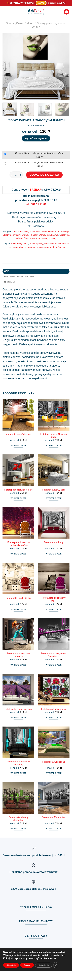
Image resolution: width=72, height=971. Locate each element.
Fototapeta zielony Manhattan (18, 819)
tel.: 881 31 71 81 (36, 204)
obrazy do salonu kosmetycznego (52, 231)
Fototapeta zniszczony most (53, 599)
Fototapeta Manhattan (53, 817)
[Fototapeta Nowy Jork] (53, 470)
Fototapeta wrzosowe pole (18, 709)
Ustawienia (44, 965)
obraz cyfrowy (36, 243)
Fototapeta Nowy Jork (53, 490)
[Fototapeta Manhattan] (53, 798)
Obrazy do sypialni (12, 235)
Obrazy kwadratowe (48, 235)
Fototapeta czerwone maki (18, 490)
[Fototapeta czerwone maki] (18, 470)
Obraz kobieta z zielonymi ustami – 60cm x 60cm (39, 162)
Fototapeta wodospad (53, 762)
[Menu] (5, 12)
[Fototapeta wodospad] (53, 742)
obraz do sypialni (52, 243)
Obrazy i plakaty (30, 235)
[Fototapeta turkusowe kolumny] (18, 742)
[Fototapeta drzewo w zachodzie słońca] (18, 523)
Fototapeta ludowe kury (53, 709)
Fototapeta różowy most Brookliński (53, 655)
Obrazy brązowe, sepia (24, 231)
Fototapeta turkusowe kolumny (18, 763)
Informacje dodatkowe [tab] (19, 276)
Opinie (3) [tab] (9, 282)
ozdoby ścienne (57, 247)
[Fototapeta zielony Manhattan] (18, 798)
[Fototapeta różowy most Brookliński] (53, 634)
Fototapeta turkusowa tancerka (18, 655)
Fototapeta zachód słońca (18, 434)
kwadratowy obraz (19, 243)
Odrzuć (27, 965)
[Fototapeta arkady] (53, 523)
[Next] (64, 66)
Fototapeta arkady (53, 542)
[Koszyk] (66, 12)
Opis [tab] (7, 271)
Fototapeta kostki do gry (18, 598)
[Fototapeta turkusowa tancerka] (18, 634)
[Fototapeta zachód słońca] (18, 415)
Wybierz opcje (18, 446)
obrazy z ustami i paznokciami (34, 247)
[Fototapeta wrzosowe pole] (18, 689)
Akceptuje (11, 965)
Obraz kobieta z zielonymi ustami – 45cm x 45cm (39, 153)
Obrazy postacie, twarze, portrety (40, 238)
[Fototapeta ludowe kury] (53, 689)
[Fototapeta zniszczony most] (53, 578)
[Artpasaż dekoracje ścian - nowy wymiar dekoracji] (36, 12)
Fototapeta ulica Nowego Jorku (53, 435)
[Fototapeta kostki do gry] (18, 578)
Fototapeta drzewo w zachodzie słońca (18, 544)
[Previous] (8, 66)
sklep (30, 23)
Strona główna (14, 23)
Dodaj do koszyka (44, 174)
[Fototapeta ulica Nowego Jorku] (53, 415)
